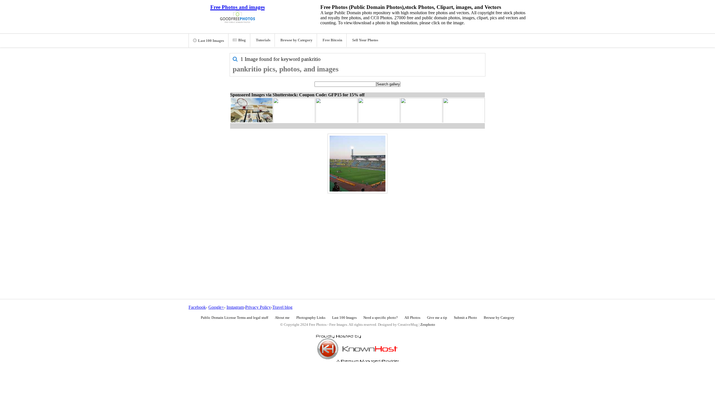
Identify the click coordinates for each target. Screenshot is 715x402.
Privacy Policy (258, 307)
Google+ (216, 307)
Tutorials (263, 40)
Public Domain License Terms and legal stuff (234, 318)
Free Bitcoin (332, 40)
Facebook (197, 307)
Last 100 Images (211, 41)
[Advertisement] (357, 234)
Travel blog (282, 307)
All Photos (412, 318)
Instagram (235, 307)
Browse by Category (296, 40)
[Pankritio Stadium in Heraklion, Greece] (357, 163)
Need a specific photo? (380, 318)
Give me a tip (437, 318)
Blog (242, 40)
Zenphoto (427, 325)
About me (282, 318)
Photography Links (310, 318)
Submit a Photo (465, 318)
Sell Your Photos (365, 40)
